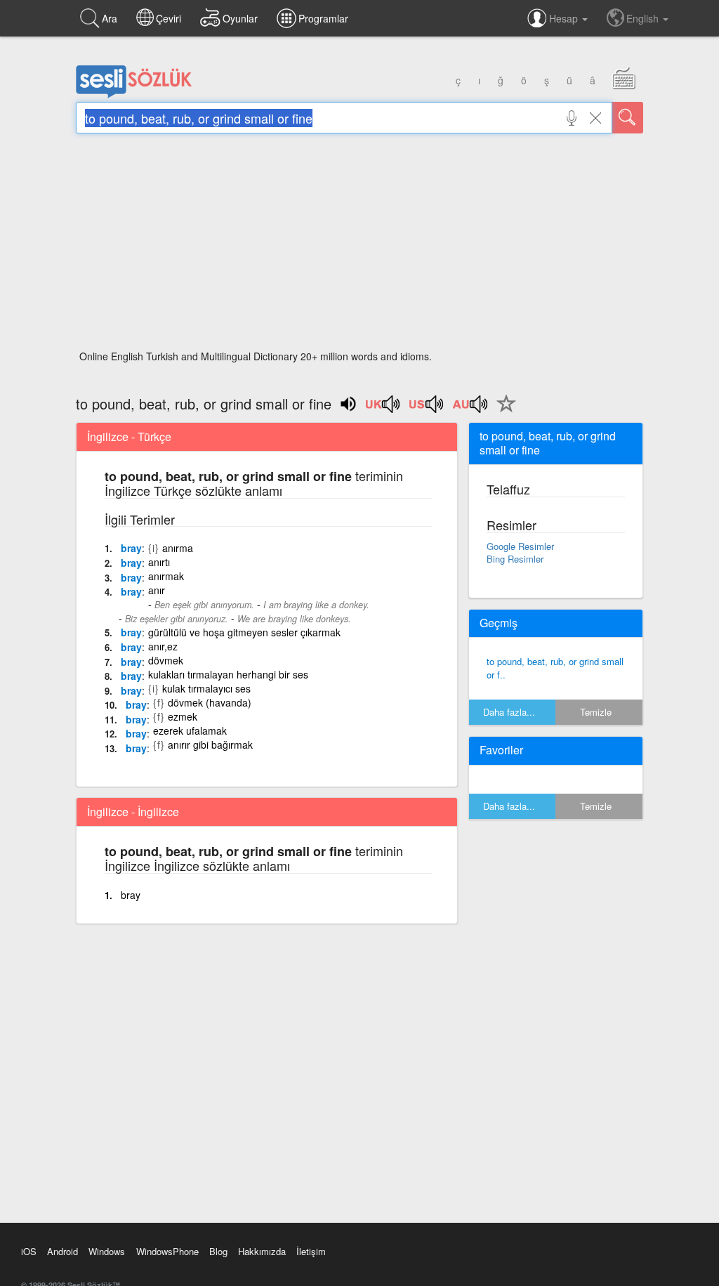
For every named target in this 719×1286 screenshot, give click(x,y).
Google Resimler (520, 546)
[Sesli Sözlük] (134, 95)
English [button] (643, 18)
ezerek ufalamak (190, 730)
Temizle (596, 712)
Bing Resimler (515, 558)
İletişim (311, 1251)
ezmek (182, 716)
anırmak (166, 576)
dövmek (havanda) (209, 702)
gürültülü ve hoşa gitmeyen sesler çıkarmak (244, 632)
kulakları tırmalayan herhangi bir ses (228, 674)
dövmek (165, 660)
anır (156, 590)
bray (131, 548)
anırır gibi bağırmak (210, 744)
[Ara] (627, 117)
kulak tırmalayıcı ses (206, 688)
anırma (177, 548)
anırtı (159, 562)
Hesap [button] (565, 18)
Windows (106, 1251)
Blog (218, 1251)
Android (62, 1251)
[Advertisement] (359, 245)
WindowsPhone (167, 1251)
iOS (29, 1251)
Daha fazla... (509, 712)
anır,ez (163, 646)
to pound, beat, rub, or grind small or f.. (555, 668)
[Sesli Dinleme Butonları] (383, 409)
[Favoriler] (503, 412)
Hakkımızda (262, 1251)
